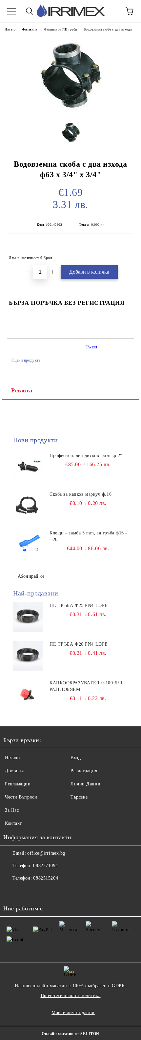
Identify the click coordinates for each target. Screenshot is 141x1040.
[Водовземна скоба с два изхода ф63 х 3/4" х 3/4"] (70, 110)
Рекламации (18, 783)
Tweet (92, 346)
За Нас (12, 810)
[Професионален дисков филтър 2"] (28, 467)
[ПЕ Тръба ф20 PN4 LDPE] (28, 656)
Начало (10, 29)
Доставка (14, 770)
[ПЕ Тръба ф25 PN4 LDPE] (28, 617)
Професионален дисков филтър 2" (86, 455)
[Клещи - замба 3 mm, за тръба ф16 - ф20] (28, 544)
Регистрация (83, 770)
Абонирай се (31, 576)
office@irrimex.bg (46, 853)
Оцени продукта (25, 360)
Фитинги (29, 29)
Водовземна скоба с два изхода (107, 29)
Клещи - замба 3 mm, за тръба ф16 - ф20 (88, 536)
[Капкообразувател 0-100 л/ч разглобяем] (28, 694)
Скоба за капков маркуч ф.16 (80, 494)
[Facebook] (12, 891)
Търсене (79, 797)
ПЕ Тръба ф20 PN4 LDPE (79, 644)
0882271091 (45, 865)
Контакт (13, 823)
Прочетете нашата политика (71, 995)
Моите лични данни (73, 1012)
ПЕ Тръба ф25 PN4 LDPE (79, 605)
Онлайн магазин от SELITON (70, 1033)
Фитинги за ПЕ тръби (60, 29)
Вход (75, 757)
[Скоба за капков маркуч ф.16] (28, 506)
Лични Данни (85, 783)
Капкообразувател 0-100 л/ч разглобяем (86, 686)
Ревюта (21, 390)
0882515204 (45, 878)
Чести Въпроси (21, 797)
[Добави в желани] (125, 255)
